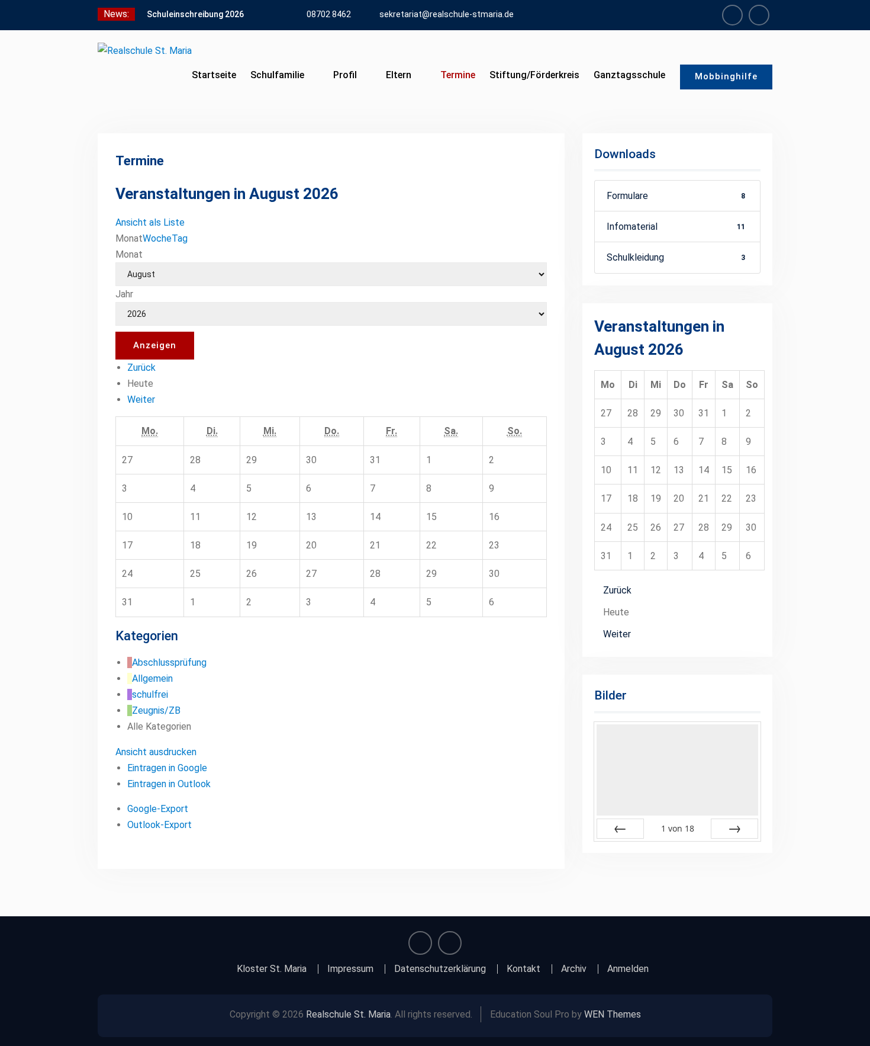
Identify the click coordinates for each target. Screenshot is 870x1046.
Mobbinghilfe (726, 76)
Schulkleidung (676, 257)
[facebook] (732, 15)
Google (167, 768)
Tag (180, 238)
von (677, 828)
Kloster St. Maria (272, 969)
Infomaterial (676, 226)
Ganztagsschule (629, 75)
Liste (150, 222)
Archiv (574, 969)
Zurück (141, 367)
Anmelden (628, 969)
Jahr (124, 294)
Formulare (676, 195)
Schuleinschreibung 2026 (195, 14)
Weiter (141, 399)
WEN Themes (612, 1014)
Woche (157, 238)
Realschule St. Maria (348, 1014)
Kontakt (523, 969)
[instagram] (759, 15)
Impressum (350, 969)
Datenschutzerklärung (440, 969)
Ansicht (155, 752)
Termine (457, 75)
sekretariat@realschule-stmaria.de (446, 14)
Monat (129, 254)
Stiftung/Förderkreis (534, 75)
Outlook (169, 784)
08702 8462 (329, 14)
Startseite (214, 75)
